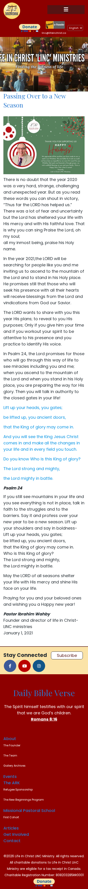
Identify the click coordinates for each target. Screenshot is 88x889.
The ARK (11, 783)
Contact (12, 840)
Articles (11, 828)
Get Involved (16, 834)
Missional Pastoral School (29, 810)
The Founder (11, 745)
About (9, 738)
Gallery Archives (14, 766)
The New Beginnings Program (23, 800)
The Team (10, 755)
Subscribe (67, 655)
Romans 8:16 (44, 719)
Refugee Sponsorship (18, 789)
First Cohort (11, 817)
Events (10, 776)
